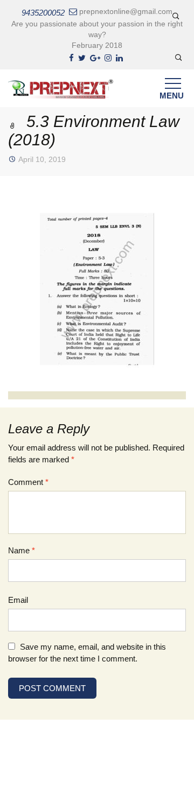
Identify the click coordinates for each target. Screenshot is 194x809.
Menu (171, 95)
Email (18, 599)
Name (21, 550)
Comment (28, 482)
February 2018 (97, 45)
